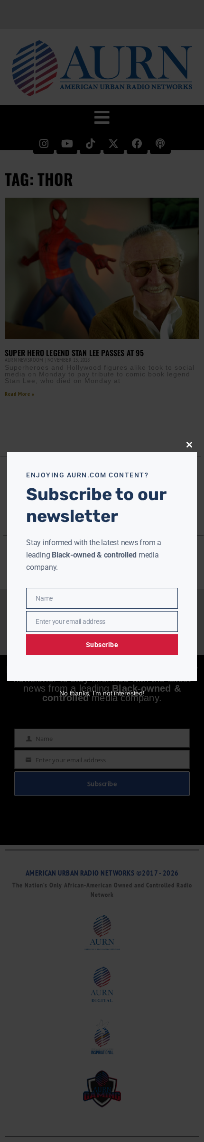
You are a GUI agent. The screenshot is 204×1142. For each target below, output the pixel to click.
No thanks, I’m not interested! (101, 693)
